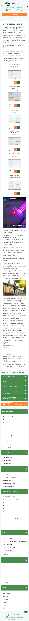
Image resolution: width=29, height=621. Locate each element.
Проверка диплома (7, 550)
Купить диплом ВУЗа (7, 538)
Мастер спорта (6, 593)
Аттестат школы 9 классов (9, 477)
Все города (5, 582)
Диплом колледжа (7, 460)
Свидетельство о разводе (9, 505)
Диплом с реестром (7, 444)
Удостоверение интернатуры (9, 527)
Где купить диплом (7, 544)
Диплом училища (7, 463)
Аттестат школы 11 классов (9, 474)
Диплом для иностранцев (9, 435)
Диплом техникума (7, 457)
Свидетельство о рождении (9, 496)
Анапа (4, 565)
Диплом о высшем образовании (10, 416)
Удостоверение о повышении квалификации (13, 524)
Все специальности (7, 608)
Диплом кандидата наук (8, 438)
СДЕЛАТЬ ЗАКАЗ (14, 14)
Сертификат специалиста (9, 514)
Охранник (5, 599)
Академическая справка (8, 486)
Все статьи (5, 554)
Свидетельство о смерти (8, 508)
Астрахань (5, 578)
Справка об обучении (8, 480)
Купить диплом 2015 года (9, 547)
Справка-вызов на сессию (9, 483)
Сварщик (5, 602)
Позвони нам (7, 404)
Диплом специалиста (8, 419)
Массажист (5, 596)
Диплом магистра (7, 425)
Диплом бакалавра (7, 422)
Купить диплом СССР (8, 428)
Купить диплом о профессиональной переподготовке (15, 541)
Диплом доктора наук (8, 441)
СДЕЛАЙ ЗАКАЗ (20, 404)
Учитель (5, 605)
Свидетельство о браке (8, 502)
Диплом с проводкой (8, 447)
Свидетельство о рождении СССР (10, 499)
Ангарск (5, 568)
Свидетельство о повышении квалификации (13, 511)
